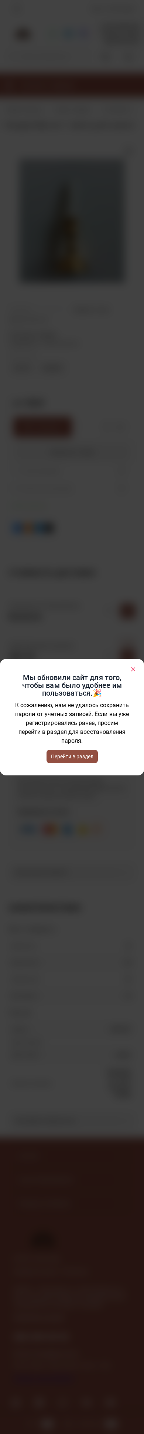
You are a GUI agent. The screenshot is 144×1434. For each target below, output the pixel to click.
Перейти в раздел (72, 756)
